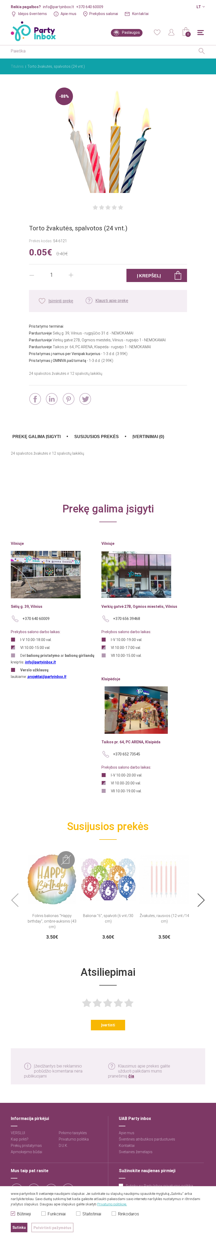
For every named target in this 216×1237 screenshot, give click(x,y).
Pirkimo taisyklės (73, 1133)
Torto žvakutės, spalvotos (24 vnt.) (56, 66)
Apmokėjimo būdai (26, 1152)
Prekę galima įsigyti (36, 436)
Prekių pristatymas (26, 1145)
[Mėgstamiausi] (157, 32)
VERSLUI (18, 1133)
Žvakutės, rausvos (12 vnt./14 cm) (164, 918)
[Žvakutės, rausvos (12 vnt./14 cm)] (164, 876)
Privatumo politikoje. (112, 1204)
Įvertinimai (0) (148, 436)
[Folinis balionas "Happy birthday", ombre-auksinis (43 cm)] (52, 876)
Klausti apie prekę (111, 300)
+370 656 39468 (126, 619)
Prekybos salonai (103, 14)
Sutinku (19, 1227)
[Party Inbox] (33, 31)
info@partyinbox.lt (58, 7)
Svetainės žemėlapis (136, 1152)
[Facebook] (35, 399)
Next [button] (201, 900)
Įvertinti (108, 1025)
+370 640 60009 (89, 7)
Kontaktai (140, 14)
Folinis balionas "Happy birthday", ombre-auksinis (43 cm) (52, 921)
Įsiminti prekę (60, 301)
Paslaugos (131, 32)
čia (131, 1076)
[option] (52, 895)
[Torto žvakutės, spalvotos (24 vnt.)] (108, 141)
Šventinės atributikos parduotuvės (147, 1139)
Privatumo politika (74, 1139)
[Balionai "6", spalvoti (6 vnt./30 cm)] (108, 876)
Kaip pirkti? (19, 1139)
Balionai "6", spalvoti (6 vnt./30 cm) (108, 918)
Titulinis (17, 66)
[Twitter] (85, 399)
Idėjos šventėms (32, 14)
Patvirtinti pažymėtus (52, 1228)
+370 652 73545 (126, 754)
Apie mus (68, 14)
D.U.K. (63, 1145)
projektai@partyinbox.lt (47, 677)
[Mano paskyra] (171, 32)
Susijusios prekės (96, 436)
